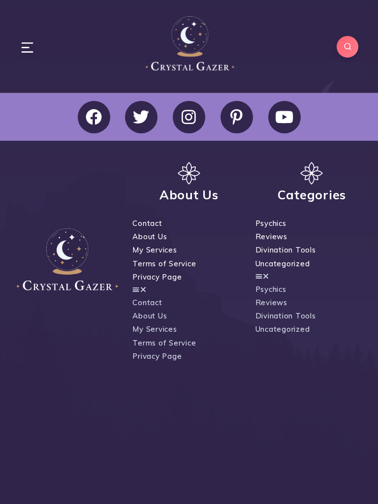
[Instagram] (189, 117)
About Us (149, 236)
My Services (154, 249)
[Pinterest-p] (236, 117)
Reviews (271, 236)
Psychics (270, 223)
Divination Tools (285, 249)
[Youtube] (284, 117)
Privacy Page (157, 277)
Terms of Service (164, 263)
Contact (147, 223)
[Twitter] (141, 117)
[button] (187, 290)
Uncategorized (282, 263)
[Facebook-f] (94, 117)
